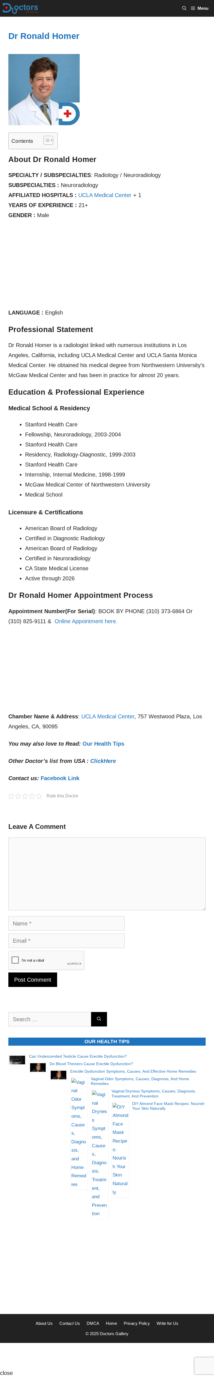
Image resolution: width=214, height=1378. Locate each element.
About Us (44, 1323)
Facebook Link (60, 778)
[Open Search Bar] (184, 8)
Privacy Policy (137, 1323)
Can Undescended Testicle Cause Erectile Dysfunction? (78, 1056)
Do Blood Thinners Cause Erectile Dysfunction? (91, 1064)
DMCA (93, 1323)
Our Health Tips (103, 744)
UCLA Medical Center (105, 195)
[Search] (99, 1019)
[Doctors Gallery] (20, 8)
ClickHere (103, 761)
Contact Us (69, 1323)
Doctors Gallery (113, 1333)
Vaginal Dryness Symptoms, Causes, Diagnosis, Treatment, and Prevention (153, 1093)
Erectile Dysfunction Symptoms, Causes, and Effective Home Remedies (133, 1071)
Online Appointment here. (86, 621)
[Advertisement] (107, 266)
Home (111, 1323)
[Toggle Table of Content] (45, 140)
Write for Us (167, 1323)
